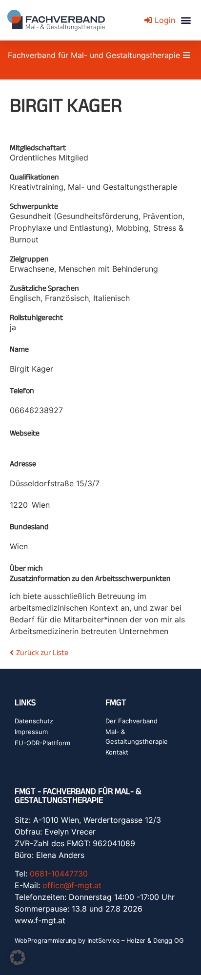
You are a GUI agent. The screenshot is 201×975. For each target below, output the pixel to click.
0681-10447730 (59, 873)
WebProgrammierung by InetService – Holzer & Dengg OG (99, 940)
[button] (186, 20)
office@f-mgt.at (71, 885)
